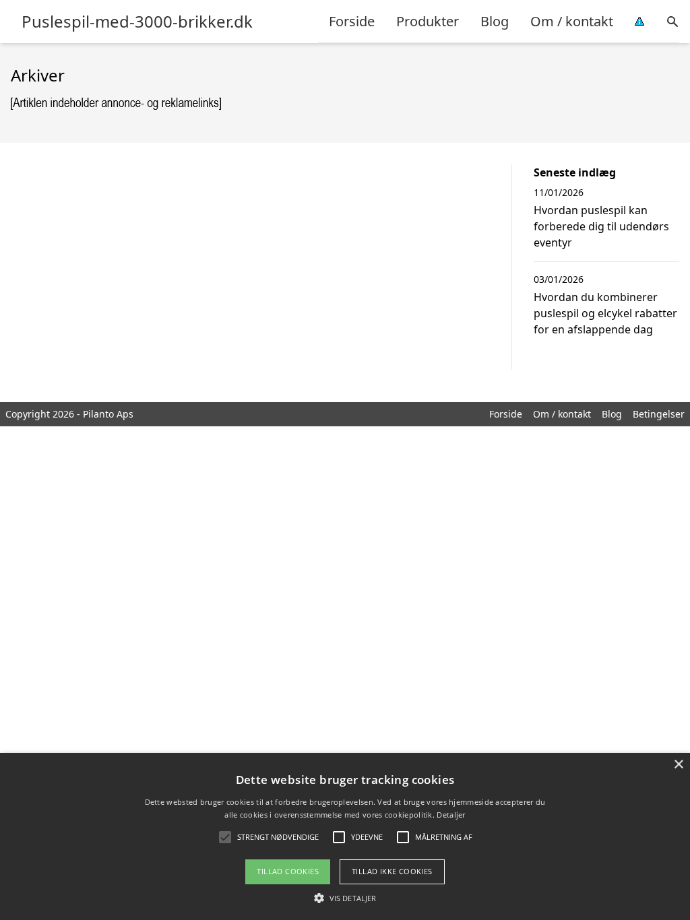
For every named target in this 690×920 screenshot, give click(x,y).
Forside (352, 21)
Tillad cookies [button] (288, 871)
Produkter (427, 21)
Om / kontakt (571, 21)
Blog (494, 21)
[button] (345, 898)
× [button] (678, 765)
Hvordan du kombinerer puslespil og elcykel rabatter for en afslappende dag (605, 313)
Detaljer (451, 815)
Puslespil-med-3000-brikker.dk (137, 21)
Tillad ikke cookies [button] (392, 871)
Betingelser (659, 413)
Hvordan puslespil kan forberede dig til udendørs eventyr (601, 226)
